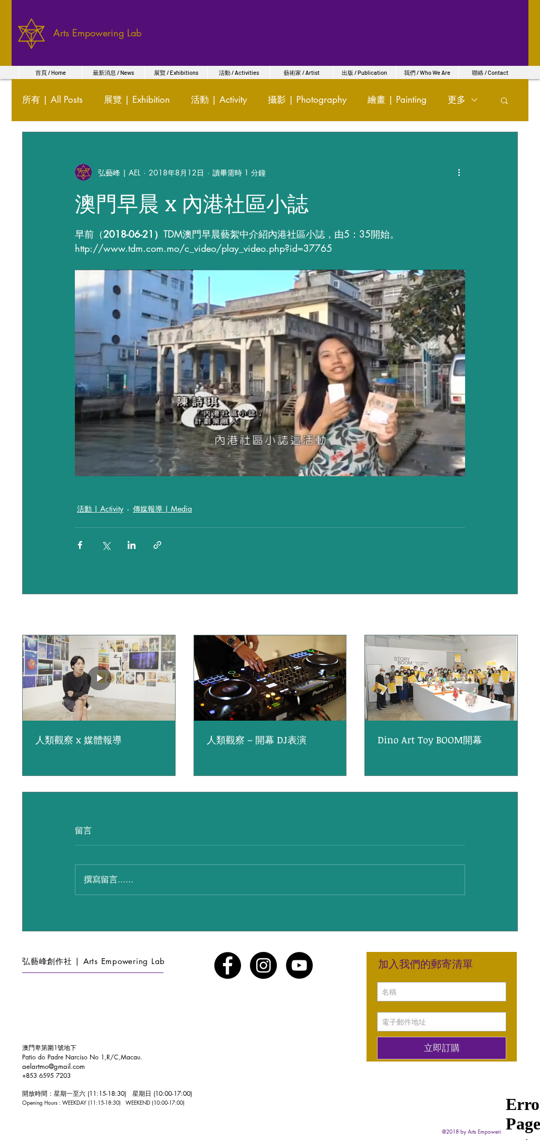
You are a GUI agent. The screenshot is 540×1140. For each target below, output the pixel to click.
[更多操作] (458, 172)
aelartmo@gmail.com (53, 1066)
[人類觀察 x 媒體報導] (99, 678)
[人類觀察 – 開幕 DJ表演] (270, 678)
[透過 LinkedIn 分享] (132, 545)
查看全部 (503, 616)
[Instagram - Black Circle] (263, 965)
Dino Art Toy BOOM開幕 (430, 739)
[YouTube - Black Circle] (299, 965)
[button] (504, 100)
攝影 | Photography (307, 99)
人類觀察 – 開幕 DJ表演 (256, 739)
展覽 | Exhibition (137, 99)
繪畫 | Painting (397, 99)
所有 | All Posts (52, 99)
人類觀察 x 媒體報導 (78, 739)
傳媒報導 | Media (162, 509)
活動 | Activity (219, 99)
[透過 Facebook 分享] (80, 545)
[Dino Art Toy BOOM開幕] (441, 678)
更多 (457, 99)
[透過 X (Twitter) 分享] (106, 545)
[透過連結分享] (157, 545)
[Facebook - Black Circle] (227, 965)
